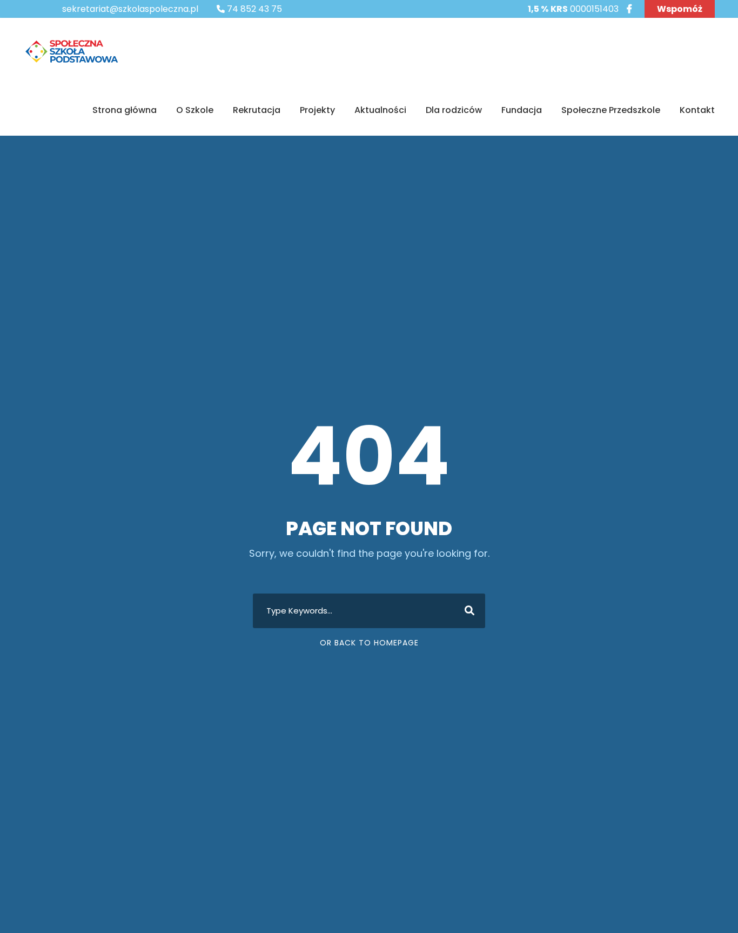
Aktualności (380, 110)
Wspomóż (679, 9)
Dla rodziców (454, 110)
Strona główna (124, 110)
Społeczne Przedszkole (610, 110)
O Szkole (194, 110)
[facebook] (629, 9)
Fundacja (521, 110)
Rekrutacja (256, 110)
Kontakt (697, 110)
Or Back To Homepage (369, 642)
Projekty (317, 110)
